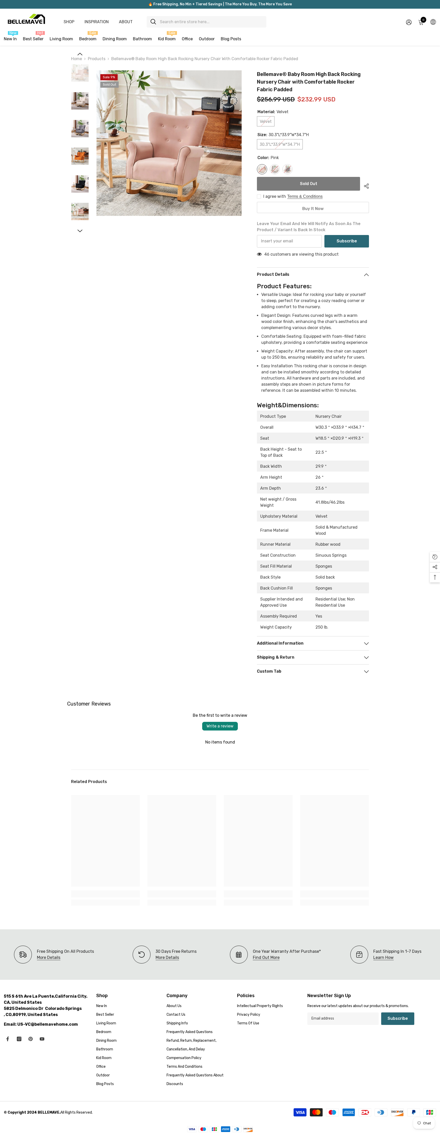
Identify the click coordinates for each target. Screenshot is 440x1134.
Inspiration (97, 21)
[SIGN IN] (409, 22)
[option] (169, 143)
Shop (69, 21)
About (126, 21)
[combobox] (211, 22)
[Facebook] (7, 1039)
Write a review (220, 726)
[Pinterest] (30, 1039)
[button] (80, 54)
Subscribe (347, 241)
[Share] (364, 185)
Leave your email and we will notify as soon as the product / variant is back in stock (309, 226)
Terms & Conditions (305, 196)
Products (96, 58)
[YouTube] (42, 1039)
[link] (105, 893)
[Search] (206, 22)
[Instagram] (19, 1039)
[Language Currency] (433, 22)
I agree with (274, 196)
